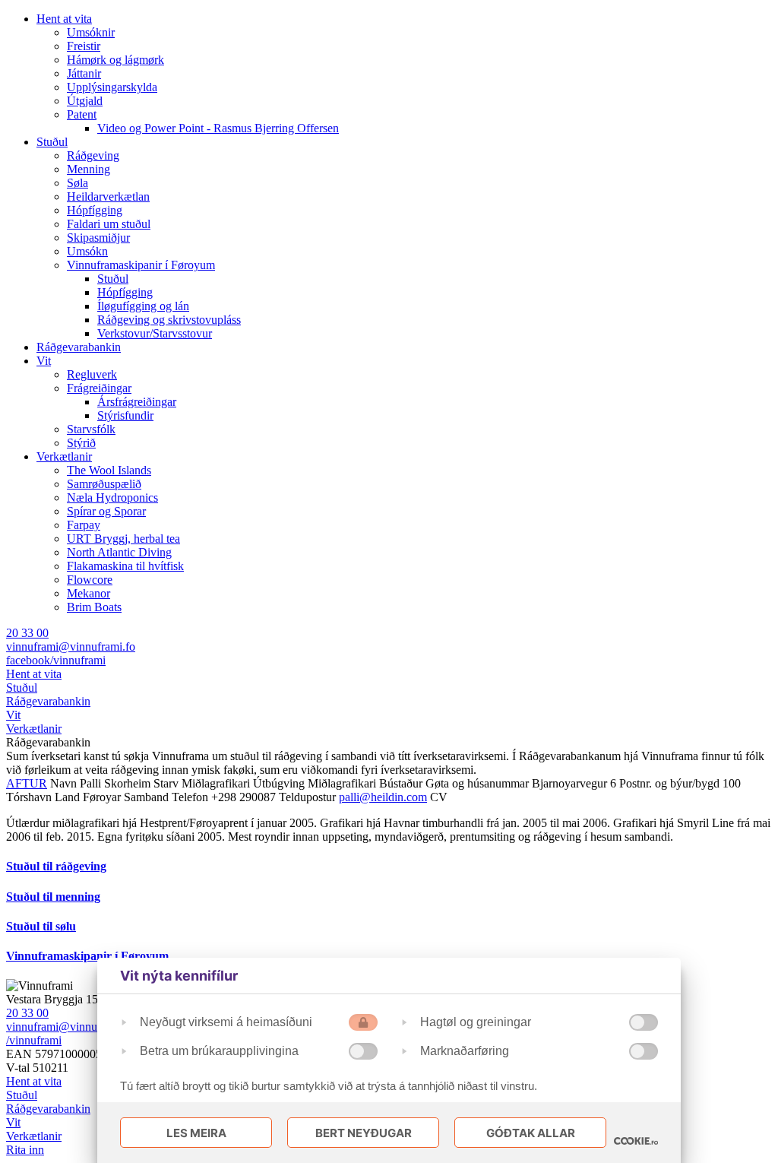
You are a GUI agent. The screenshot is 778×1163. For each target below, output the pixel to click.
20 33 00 (27, 632)
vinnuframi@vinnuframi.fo (70, 646)
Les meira (196, 1133)
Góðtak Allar (530, 1133)
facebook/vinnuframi (56, 660)
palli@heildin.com (383, 797)
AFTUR (26, 783)
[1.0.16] (636, 1141)
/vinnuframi (34, 1040)
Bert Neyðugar (363, 1133)
